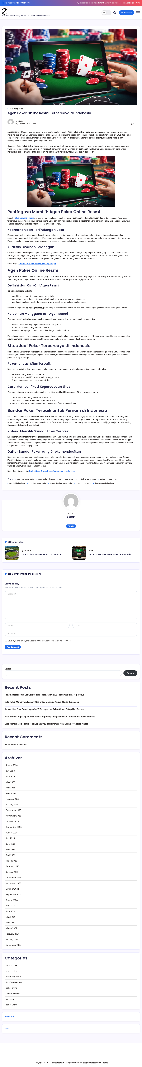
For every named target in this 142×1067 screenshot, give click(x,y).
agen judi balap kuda (25, 479)
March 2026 (11, 793)
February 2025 (12, 866)
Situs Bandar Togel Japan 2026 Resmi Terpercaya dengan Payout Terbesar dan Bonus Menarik (50, 716)
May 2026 (10, 782)
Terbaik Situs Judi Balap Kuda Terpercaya (41, 554)
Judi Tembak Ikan (14, 982)
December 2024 (13, 877)
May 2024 (10, 917)
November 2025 (13, 815)
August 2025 (12, 832)
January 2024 (12, 939)
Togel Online (11, 1004)
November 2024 (13, 883)
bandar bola (11, 965)
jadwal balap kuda (88, 479)
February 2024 (12, 934)
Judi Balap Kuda (13, 976)
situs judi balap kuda (37, 483)
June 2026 (11, 776)
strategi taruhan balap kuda (61, 483)
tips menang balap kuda (104, 483)
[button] (106, 12)
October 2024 (12, 888)
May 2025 (10, 849)
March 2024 (11, 928)
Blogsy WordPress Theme (95, 1062)
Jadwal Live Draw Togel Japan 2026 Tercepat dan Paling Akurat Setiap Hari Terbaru (44, 709)
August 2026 (12, 765)
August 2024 (12, 900)
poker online (11, 988)
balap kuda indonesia (46, 479)
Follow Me (71, 526)
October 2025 (12, 821)
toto (7, 1028)
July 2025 (10, 838)
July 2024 (10, 905)
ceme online (11, 971)
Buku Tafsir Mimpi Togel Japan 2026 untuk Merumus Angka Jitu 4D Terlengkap (42, 702)
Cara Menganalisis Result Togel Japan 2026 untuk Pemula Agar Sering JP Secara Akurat (46, 723)
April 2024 (10, 922)
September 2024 (14, 894)
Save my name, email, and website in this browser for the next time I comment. (40, 641)
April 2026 (10, 787)
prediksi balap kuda (17, 483)
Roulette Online (13, 993)
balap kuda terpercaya (68, 479)
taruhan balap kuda (83, 483)
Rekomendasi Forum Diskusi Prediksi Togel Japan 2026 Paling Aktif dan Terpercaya (44, 694)
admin (20, 121)
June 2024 (11, 911)
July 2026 (10, 771)
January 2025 (12, 872)
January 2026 (12, 804)
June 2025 (11, 844)
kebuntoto (9, 1016)
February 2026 (12, 799)
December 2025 (13, 810)
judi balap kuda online (108, 479)
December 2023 (13, 945)
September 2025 (14, 827)
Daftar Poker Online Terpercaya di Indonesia (110, 554)
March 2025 (11, 860)
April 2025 (10, 855)
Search (8, 668)
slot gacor (10, 999)
